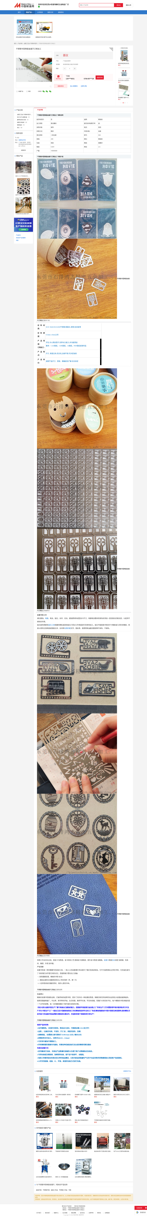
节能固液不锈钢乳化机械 (62, 1151)
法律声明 (91, 1213)
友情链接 (107, 1213)
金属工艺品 (54, 1190)
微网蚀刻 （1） (21, 125)
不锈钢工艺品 (63, 1190)
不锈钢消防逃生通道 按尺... (23, 214)
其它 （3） (20, 127)
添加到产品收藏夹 (21, 238)
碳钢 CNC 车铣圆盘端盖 (61, 1177)
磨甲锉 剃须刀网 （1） (23, 120)
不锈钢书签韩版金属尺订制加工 (76, 1208)
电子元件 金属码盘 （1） (23, 117)
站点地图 (64, 1213)
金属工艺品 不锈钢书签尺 (30, 43)
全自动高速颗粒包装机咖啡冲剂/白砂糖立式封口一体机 (50, 1177)
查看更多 (23, 150)
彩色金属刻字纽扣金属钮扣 (23, 37)
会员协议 (82, 1213)
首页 (15, 43)
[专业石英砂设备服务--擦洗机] (124, 73)
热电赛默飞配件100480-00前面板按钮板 (129, 97)
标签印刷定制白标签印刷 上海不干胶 (128, 63)
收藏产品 (20, 91)
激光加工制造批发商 (79, 1206)
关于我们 (38, 1213)
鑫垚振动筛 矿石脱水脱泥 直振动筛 (103, 1151)
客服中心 (56, 1213)
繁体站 (99, 1213)
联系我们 (47, 1213)
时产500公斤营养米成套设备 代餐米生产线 (125, 1151)
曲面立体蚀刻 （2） (22, 122)
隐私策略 (73, 1213)
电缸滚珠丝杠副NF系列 (81, 1151)
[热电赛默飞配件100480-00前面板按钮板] (124, 90)
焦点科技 (76, 1215)
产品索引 (18, 235)
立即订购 (84, 86)
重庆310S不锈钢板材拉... (22, 176)
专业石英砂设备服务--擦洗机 (125, 80)
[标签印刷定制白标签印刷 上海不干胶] (124, 56)
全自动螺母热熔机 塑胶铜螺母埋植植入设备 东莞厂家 (89, 1177)
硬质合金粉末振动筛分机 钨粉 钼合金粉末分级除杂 (49, 1151)
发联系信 (61, 86)
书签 (69, 1190)
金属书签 (39, 1190)
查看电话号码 (22, 140)
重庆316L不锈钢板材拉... (22, 195)
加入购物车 (74, 86)
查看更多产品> (127, 1071)
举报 (29, 91)
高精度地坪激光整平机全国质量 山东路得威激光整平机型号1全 (52, 37)
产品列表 (20, 43)
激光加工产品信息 (67, 1206)
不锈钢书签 (46, 1190)
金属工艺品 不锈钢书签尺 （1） (25, 114)
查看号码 (100, 77)
